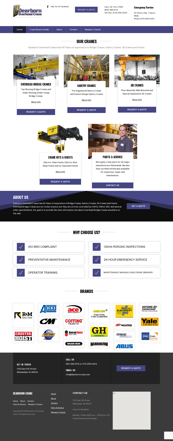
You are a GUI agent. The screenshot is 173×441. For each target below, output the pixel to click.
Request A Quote (93, 29)
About (59, 29)
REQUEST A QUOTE (86, 10)
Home (19, 29)
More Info (36, 102)
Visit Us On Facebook (59, 6)
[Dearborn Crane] (27, 16)
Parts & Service (19, 404)
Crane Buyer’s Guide (39, 29)
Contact (73, 29)
